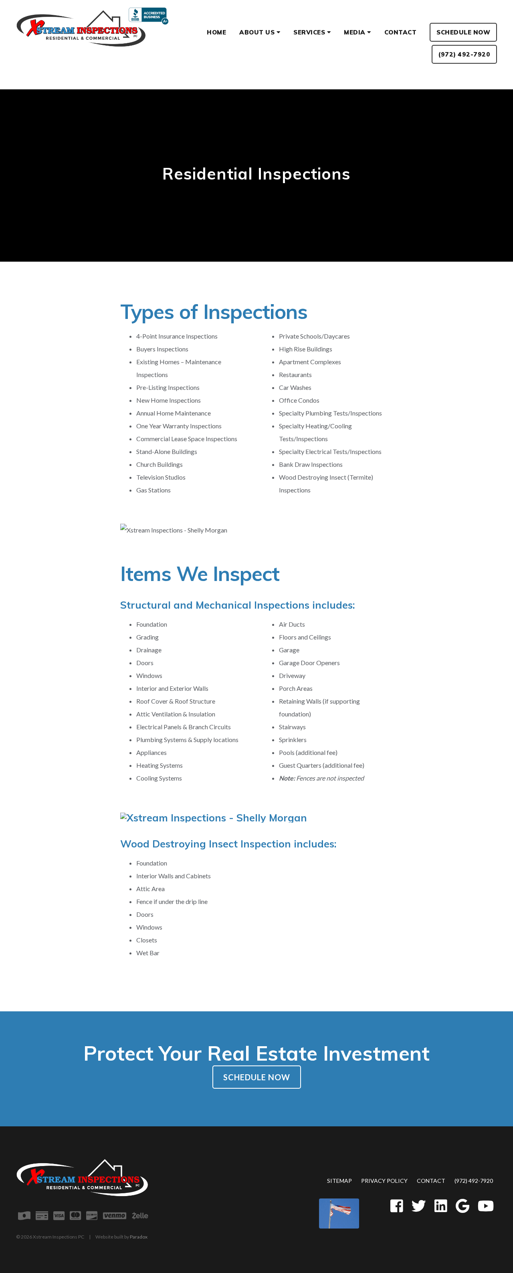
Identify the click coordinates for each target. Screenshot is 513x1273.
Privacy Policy (384, 1180)
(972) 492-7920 (473, 1180)
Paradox (138, 1237)
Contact (431, 1180)
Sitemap (339, 1180)
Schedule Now (256, 1077)
